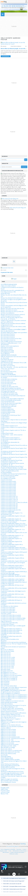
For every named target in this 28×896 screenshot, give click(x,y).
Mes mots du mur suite (7, 666)
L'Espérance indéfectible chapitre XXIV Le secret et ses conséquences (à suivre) (12, 566)
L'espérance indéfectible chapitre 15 (11, 519)
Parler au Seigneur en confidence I (10, 693)
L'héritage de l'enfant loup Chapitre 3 (11, 629)
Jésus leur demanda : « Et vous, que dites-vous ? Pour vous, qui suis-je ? (14, 367)
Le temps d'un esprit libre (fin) (9, 623)
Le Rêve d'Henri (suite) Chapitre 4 (10, 438)
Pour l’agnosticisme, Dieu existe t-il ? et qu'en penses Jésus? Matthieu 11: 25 (13, 706)
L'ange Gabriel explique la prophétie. (11, 388)
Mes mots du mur (6, 653)
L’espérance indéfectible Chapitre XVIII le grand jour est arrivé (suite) (14, 552)
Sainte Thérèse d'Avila (7, 758)
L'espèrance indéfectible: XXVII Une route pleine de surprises (12, 594)
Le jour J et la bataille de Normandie (11, 400)
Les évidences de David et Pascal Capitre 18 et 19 (14, 449)
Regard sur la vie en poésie (8, 731)
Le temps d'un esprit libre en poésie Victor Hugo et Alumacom (13, 620)
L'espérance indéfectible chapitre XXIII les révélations (12, 555)
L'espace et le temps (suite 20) (9, 507)
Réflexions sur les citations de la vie (11, 725)
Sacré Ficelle (4, 755)
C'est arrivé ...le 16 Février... (8, 319)
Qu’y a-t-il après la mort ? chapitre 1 (11, 719)
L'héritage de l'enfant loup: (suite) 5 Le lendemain (11, 634)
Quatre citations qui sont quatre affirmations (13, 713)
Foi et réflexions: (5, 353)
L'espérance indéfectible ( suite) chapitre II (12, 579)
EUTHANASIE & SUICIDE (7, 352)
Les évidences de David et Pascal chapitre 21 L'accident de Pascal (13, 452)
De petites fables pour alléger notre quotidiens (14, 332)
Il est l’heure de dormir (7, 359)
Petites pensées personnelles (9, 702)
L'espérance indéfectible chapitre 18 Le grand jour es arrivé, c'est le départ (13, 521)
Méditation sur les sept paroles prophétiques (13, 642)
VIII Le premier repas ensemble (9, 780)
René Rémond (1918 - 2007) (8, 746)
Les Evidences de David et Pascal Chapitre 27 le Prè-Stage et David (14, 458)
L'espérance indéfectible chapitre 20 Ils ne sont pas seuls (14, 533)
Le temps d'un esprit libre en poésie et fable (13, 618)
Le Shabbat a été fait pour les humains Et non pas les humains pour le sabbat (13, 474)
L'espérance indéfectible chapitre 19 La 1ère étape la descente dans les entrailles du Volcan (14, 524)
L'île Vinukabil (4, 638)
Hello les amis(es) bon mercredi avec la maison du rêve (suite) (14, 357)
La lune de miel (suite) (7, 382)
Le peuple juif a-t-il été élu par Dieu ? (11, 415)
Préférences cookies (14, 854)
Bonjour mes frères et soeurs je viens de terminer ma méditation (12, 312)
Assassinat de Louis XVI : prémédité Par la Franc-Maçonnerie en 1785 (12, 291)
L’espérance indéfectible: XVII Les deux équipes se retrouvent (14, 588)
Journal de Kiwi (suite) (7, 373)
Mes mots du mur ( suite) (8, 657)
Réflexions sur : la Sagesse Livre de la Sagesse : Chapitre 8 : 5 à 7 (14, 722)
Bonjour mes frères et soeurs (9, 310)
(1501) (5, 791)
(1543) (4, 789)
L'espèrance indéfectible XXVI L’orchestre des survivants (13, 597)
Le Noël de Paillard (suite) (8, 412)
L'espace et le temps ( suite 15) (9, 499)
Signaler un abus (3, 850)
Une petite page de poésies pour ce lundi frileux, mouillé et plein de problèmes (12, 773)
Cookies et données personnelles (17, 852)
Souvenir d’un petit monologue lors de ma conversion (12, 769)
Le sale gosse (4, 441)
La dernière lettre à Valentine (9, 379)
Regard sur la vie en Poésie (8, 729)
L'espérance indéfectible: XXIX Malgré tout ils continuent (13, 591)
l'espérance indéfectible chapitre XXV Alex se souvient (13, 569)
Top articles (18, 849)
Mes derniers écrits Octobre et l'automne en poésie (13, 647)
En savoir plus (5, 56)
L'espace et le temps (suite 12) (9, 496)
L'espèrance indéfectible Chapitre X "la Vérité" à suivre (14, 549)
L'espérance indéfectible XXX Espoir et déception (11, 600)
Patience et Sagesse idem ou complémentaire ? (14, 695)
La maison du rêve (6, 385)
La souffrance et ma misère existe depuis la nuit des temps (13, 396)
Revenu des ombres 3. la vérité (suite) (11, 750)
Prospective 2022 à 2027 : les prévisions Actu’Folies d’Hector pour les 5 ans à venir (12, 709)
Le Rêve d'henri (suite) (7, 433)
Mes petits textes (5, 669)
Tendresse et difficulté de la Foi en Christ (12, 771)
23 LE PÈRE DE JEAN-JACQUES (9, 284)
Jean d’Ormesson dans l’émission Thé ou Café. (14, 362)
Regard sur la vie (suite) (7, 743)
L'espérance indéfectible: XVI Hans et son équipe (12, 585)
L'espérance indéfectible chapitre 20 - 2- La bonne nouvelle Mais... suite (12, 530)
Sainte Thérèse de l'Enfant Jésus (10, 764)
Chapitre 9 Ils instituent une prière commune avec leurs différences (13, 321)
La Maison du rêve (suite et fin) (9, 386)
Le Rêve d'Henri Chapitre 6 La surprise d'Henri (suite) (14, 428)
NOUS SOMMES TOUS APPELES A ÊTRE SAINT (13, 690)
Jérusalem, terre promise (8, 365)
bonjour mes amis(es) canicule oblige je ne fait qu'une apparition (14, 306)
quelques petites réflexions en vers (10, 714)
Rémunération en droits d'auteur (20, 850)
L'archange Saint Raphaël (8, 391)
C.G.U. (10, 850)
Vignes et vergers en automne (9, 779)
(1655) (5, 788)
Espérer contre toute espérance (10, 346)
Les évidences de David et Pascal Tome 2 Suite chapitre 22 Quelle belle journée (14, 470)
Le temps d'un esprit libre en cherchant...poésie (9, 613)
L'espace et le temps (6, 480)
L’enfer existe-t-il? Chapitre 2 (8, 405)
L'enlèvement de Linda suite (8, 406)
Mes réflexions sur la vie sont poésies (11, 675)
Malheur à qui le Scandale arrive (10, 639)
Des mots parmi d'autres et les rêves (11, 338)
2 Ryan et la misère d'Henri (8, 286)
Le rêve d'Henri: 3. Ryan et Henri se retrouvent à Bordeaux (14, 420)
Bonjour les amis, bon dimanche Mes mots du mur (14, 295)
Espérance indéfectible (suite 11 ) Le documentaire (11, 343)
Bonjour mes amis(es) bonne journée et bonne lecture (14, 303)
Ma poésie (3, 641)
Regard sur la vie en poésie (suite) (10, 737)
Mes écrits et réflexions (7, 650)
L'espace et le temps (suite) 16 (9, 501)
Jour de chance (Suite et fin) (8, 371)
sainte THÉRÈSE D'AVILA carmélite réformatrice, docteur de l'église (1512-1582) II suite (14, 761)
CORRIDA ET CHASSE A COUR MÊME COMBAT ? (13, 329)
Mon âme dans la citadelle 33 (9, 680)
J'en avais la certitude (7, 364)
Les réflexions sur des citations (9, 606)
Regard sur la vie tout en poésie (10, 744)
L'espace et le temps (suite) (8, 481)
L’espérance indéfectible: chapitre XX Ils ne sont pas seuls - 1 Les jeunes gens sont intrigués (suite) (14, 562)
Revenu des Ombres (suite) (8, 753)
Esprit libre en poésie (7, 347)
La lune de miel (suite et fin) (8, 383)
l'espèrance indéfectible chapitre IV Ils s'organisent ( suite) (11, 542)
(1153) (4, 794)
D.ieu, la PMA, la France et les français (11, 341)
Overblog (23, 844)
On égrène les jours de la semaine (10, 692)
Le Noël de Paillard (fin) (7, 409)
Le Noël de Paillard (6, 408)
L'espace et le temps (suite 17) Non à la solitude (14, 502)
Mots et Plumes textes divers (9, 686)
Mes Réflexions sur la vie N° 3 (9, 674)
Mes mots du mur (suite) (8, 659)
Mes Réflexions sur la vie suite (9, 677)
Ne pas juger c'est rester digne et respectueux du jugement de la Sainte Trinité (14, 688)
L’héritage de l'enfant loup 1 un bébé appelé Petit (13, 626)
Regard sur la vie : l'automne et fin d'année (13, 738)
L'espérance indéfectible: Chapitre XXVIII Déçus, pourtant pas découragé (14, 572)
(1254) (5, 792)
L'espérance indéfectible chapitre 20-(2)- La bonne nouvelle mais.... (13, 527)
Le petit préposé (5, 414)
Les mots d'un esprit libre (8, 477)
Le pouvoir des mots (7, 272)
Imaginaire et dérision (7, 361)
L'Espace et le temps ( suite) (8, 483)
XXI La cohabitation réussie (8, 782)
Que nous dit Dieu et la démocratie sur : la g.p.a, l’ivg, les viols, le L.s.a (12, 716)
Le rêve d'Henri (5, 417)
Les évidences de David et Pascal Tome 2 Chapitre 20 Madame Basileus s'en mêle (12, 467)
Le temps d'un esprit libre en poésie (11, 615)
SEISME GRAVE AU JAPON (8, 767)
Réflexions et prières (6, 720)
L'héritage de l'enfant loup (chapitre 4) (11, 630)
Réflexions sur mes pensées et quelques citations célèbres (12, 727)
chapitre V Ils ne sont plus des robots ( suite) (13, 326)
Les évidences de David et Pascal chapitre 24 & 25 (14, 455)
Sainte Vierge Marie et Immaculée (10, 765)
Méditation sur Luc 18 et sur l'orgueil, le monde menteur (14, 644)
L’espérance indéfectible (7, 511)
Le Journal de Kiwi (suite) (7, 402)
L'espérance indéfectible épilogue (10, 574)
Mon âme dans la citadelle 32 (9, 678)
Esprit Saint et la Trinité (7, 350)
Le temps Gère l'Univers (7, 624)
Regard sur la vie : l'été (7, 740)
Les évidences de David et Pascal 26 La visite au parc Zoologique (14, 446)
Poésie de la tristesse (7, 704)
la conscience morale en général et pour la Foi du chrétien (14, 376)
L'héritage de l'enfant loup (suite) (10, 632)
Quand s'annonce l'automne (9, 711)
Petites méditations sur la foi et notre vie (12, 701)
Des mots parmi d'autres (8, 334)
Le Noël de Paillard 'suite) (8, 411)
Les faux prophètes (6, 472)
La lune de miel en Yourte (8, 380)
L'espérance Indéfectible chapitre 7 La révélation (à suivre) (11, 539)
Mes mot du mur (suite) (7, 651)
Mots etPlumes (5, 684)
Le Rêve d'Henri (5, 418)
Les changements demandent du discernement (10, 443)
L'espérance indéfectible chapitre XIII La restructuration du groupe (12, 545)
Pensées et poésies (6, 699)
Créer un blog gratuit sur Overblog (8, 849)
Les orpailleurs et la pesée (8, 478)
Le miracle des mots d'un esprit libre (11, 403)
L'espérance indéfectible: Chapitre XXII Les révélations (12, 558)
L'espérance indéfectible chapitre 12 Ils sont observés (13, 516)
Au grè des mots (5, 293)
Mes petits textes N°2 (7, 671)
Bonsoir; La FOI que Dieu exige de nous (12, 317)
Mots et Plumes (5, 681)
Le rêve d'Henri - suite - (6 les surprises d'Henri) (11, 435)
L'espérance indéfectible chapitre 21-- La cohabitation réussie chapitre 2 (12, 536)
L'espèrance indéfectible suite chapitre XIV (12, 580)
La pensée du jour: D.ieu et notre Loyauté (12, 389)
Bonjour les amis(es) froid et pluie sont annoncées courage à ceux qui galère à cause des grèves (13, 299)
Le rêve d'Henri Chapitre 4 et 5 (9, 426)
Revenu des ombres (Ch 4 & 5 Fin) (10, 752)
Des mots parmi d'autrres (8, 340)
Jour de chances (5, 370)
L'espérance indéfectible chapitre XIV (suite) (13, 547)
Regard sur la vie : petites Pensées (10, 741)
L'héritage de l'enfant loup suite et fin (11, 636)
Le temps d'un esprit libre (8, 608)
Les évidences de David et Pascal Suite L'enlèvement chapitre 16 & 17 (11, 461)
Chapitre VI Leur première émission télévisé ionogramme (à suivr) (13, 324)
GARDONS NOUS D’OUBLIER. (9, 355)
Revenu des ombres (6, 749)
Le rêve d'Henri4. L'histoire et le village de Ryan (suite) (14, 423)
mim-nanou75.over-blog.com (18, 207)
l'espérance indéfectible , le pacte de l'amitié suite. (13, 576)
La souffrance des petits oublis (9, 394)
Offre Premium (6, 852)
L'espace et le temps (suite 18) (9, 504)
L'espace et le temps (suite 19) (9, 505)
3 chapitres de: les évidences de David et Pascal (12, 288)
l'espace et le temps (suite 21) (9, 508)
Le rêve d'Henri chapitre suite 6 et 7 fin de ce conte (13, 431)
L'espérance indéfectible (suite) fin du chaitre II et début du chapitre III (14, 582)
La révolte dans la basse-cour (9, 392)
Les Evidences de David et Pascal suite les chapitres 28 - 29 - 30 (12, 464)
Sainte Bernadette (6, 756)
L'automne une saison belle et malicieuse (12, 399)
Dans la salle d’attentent (7, 331)
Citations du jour (5, 328)
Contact (24, 849)
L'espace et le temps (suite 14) (9, 498)
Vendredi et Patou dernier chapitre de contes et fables (13, 776)
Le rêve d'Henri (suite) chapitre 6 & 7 (11, 439)
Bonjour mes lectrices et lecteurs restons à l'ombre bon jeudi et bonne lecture (13, 315)
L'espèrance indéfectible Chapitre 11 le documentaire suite (11, 513)
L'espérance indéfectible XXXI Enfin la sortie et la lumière (13, 604)
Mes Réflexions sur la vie (7, 672)
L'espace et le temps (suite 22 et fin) (11, 510)
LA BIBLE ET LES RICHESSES (8, 374)
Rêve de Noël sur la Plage (8, 747)
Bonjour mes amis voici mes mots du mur (12, 308)
